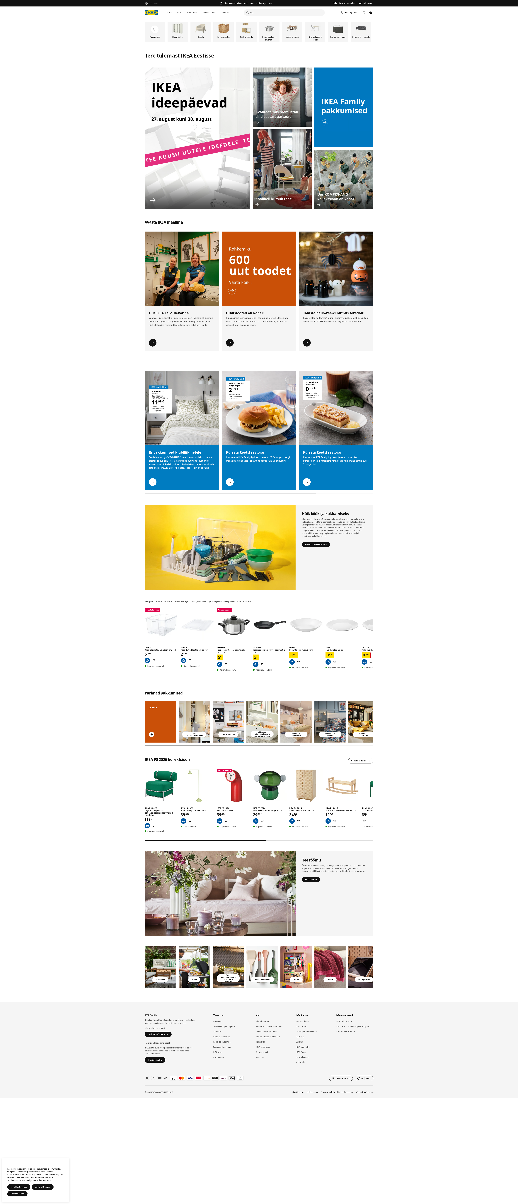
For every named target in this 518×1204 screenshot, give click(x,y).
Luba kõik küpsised (19, 1187)
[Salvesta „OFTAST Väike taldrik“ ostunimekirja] (371, 662)
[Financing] (173, 1078)
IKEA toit (300, 1036)
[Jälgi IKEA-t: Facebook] (147, 1078)
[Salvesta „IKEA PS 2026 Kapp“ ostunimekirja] (298, 821)
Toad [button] (179, 12)
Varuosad (260, 1057)
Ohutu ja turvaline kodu (306, 1031)
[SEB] (215, 1078)
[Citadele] (198, 1078)
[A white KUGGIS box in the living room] (262, 722)
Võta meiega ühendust (364, 1092)
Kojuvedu (217, 1021)
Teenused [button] (224, 12)
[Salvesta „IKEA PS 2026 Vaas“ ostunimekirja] (262, 821)
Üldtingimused (312, 1092)
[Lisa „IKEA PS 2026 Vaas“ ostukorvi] (255, 821)
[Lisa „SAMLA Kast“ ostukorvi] (147, 660)
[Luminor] (223, 1078)
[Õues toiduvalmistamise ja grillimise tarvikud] (228, 967)
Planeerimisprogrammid (266, 1031)
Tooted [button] (169, 12)
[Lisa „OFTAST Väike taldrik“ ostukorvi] (364, 662)
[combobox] (283, 12)
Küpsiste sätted (17, 1194)
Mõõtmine (218, 1052)
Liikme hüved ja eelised (155, 1028)
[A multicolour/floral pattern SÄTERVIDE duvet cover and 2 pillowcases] (330, 722)
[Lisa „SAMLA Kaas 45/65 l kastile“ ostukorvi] (183, 660)
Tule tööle (300, 1062)
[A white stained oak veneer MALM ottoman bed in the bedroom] (296, 722)
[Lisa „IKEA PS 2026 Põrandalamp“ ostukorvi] (183, 821)
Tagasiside (260, 1042)
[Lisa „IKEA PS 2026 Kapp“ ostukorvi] (292, 821)
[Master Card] (181, 1078)
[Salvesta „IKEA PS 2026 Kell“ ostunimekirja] (226, 821)
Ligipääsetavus (298, 1092)
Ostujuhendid (262, 1052)
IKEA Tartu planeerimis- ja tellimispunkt (353, 1026)
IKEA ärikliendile (303, 1047)
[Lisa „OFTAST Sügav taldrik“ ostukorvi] (292, 662)
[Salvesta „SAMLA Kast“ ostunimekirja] (153, 660)
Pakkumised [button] (192, 12)
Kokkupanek (218, 1057)
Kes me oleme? (303, 1021)
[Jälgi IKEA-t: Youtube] (159, 1078)
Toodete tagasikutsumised (268, 1036)
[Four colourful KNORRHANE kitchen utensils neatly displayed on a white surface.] (262, 967)
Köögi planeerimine (221, 1036)
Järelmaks (217, 1031)
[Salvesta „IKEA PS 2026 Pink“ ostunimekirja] (334, 821)
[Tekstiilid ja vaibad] (330, 967)
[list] (259, 32)
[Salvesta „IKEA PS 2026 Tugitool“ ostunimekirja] (153, 825)
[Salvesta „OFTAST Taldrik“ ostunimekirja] (334, 662)
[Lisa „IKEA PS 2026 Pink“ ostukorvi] (328, 821)
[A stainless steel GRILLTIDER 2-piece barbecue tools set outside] (194, 967)
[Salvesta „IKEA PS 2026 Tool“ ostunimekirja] (364, 821)
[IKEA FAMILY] (343, 107)
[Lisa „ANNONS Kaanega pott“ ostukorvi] (219, 664)
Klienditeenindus (263, 1021)
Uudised (299, 1042)
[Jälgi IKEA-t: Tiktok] (165, 1078)
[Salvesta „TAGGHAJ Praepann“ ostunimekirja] (262, 664)
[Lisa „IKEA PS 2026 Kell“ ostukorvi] (219, 821)
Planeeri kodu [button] (209, 12)
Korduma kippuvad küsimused (269, 1026)
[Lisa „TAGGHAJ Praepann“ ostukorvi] (255, 664)
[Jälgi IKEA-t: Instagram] (153, 1078)
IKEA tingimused (263, 1047)
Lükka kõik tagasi (42, 1187)
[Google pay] (240, 1078)
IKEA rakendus (302, 1057)
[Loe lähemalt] (220, 893)
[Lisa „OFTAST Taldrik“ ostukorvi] (328, 662)
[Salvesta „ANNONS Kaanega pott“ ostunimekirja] (226, 664)
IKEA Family (301, 1052)
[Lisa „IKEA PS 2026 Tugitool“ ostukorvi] (147, 825)
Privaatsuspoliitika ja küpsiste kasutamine (337, 1092)
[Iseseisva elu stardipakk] (220, 547)
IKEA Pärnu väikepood (345, 1031)
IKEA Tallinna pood (344, 1021)
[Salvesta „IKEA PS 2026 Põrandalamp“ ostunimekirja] (190, 821)
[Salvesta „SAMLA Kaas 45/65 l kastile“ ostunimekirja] (190, 660)
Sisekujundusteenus (222, 1047)
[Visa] (190, 1078)
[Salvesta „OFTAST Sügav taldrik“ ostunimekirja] (298, 662)
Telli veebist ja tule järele (224, 1026)
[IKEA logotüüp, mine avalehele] (151, 12)
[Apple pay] (232, 1078)
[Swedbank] (206, 1078)
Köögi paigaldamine (222, 1042)
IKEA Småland (302, 1026)
